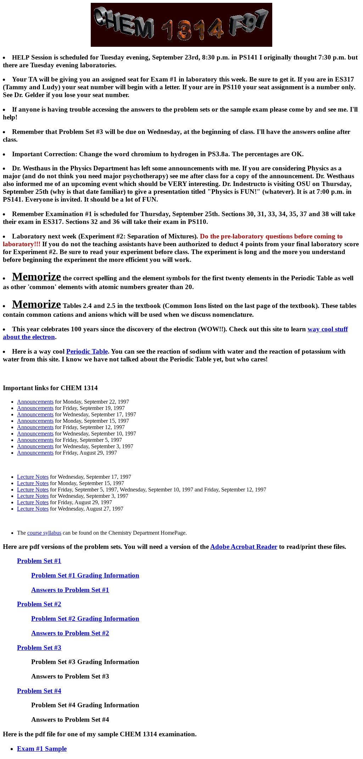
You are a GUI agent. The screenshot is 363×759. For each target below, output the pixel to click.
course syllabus (44, 533)
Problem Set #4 (39, 691)
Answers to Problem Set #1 (70, 590)
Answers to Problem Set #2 (70, 633)
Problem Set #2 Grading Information (85, 618)
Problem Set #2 (39, 604)
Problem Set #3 (39, 647)
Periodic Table (87, 351)
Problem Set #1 (39, 560)
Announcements (35, 402)
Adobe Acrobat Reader (243, 546)
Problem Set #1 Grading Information (85, 575)
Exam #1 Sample (42, 748)
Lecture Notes (33, 477)
